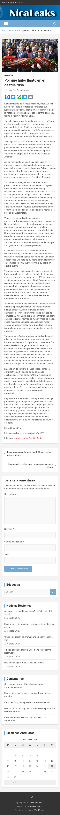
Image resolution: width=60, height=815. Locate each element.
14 (45, 761)
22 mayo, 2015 (11, 90)
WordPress (39, 810)
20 (37, 766)
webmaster (25, 90)
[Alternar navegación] (6, 23)
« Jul (15, 782)
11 (23, 761)
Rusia (39, 438)
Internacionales (21, 438)
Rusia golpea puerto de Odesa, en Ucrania (24, 662)
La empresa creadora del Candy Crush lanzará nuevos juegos (29, 453)
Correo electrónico (14, 541)
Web (6, 554)
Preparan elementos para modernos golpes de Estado (30, 465)
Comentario (10, 494)
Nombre (9, 529)
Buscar (53, 592)
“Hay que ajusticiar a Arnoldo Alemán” (32, 702)
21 (45, 766)
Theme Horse (33, 806)
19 (30, 766)
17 (15, 766)
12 (30, 761)
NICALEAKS (37, 802)
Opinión (8, 75)
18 (23, 766)
